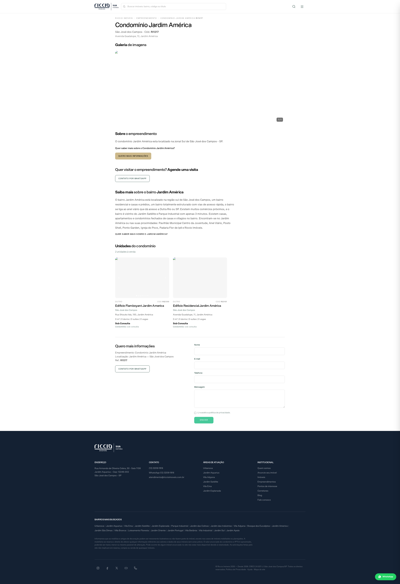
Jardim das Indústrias (221, 526)
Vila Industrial (205, 530)
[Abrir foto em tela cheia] (200, 87)
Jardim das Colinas (199, 526)
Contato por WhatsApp (132, 178)
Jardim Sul (219, 530)
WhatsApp (387, 577)
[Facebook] (107, 568)
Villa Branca (120, 530)
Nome (197, 345)
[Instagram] (98, 568)
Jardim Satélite (210, 482)
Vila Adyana (209, 477)
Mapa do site (259, 569)
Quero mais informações (133, 156)
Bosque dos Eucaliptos (258, 526)
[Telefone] (135, 568)
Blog (260, 495)
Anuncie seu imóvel (267, 473)
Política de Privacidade (236, 569)
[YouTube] (126, 568)
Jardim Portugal (175, 530)
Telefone (198, 373)
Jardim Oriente (158, 530)
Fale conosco (264, 500)
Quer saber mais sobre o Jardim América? (141, 234)
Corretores (263, 491)
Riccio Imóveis (124, 18)
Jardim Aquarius (211, 473)
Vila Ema (207, 486)
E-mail (197, 359)
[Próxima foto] (165, 277)
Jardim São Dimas (103, 530)
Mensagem (199, 387)
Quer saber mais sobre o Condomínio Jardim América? (145, 148)
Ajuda (249, 569)
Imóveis (261, 477)
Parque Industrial (179, 526)
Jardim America (280, 526)
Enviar (204, 420)
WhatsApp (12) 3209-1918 (161, 473)
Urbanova (208, 468)
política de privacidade (219, 413)
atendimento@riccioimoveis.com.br (166, 477)
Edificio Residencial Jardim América (197, 305)
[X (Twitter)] (116, 568)
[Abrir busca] (293, 6)
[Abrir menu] (302, 6)
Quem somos (264, 468)
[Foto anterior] (118, 277)
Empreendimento (146, 18)
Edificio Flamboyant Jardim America (139, 305)
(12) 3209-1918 (156, 468)
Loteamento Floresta (138, 530)
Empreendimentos (267, 482)
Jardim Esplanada (212, 491)
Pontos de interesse (267, 486)
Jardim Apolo (233, 530)
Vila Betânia (191, 530)
